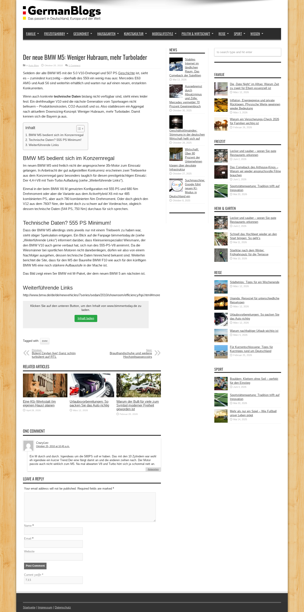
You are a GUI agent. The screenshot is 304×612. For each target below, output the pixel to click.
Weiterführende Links (44, 145)
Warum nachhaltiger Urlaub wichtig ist (254, 330)
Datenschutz (63, 607)
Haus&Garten (106, 33)
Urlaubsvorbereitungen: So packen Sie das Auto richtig (89, 403)
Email (27, 538)
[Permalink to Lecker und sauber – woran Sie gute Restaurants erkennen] (221, 161)
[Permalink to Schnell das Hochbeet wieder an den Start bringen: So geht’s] (221, 244)
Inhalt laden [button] (86, 318)
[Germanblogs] (62, 17)
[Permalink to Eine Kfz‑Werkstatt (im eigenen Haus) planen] (45, 396)
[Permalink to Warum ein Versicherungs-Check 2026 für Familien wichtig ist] (221, 129)
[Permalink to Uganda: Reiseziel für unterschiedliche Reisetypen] (221, 308)
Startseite (29, 607)
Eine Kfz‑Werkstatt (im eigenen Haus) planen (39, 403)
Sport (238, 33)
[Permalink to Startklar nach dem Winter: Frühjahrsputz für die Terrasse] (221, 260)
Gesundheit (81, 33)
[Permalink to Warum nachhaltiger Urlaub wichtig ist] (221, 341)
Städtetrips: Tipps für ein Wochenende (254, 282)
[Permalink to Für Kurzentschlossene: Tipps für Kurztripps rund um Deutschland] (221, 357)
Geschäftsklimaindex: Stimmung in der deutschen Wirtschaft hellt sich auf (187, 134)
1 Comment (74, 65)
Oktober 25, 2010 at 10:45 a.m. (53, 446)
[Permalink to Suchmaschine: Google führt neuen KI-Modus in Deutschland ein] (176, 190)
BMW (44, 341)
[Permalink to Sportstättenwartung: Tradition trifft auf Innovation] (221, 196)
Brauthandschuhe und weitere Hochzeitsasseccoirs (131, 353)
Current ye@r (33, 574)
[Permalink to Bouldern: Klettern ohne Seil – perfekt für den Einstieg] (221, 389)
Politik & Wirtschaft (196, 33)
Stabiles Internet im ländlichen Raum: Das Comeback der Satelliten (185, 67)
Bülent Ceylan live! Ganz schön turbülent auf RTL (54, 353)
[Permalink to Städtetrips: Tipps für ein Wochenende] (221, 292)
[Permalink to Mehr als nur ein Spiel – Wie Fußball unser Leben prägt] (221, 421)
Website (29, 551)
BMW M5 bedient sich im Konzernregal (56, 135)
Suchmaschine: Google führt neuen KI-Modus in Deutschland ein (187, 188)
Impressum (45, 607)
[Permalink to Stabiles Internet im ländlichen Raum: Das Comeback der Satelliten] (176, 70)
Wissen (255, 33)
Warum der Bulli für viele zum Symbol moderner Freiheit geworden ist (137, 405)
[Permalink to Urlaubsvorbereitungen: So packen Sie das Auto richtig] (92, 396)
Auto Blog (33, 65)
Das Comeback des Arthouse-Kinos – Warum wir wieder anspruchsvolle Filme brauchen (255, 171)
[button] (78, 128)
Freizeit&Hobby (54, 33)
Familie (31, 33)
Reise (222, 33)
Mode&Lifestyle (162, 33)
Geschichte (126, 73)
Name (28, 525)
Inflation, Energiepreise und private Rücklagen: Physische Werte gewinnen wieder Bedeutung (255, 104)
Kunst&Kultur (134, 33)
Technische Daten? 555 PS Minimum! (55, 140)
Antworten (153, 469)
